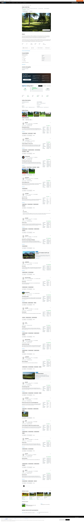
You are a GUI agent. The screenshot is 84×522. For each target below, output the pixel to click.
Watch (17, 2)
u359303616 (27, 262)
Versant (7, 518)
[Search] (72, 2)
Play (9, 2)
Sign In (81, 2)
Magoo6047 (27, 177)
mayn (26, 322)
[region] (42, 520)
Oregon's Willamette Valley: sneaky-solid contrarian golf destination (31, 505)
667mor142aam (27, 339)
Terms (15, 518)
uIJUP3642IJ (27, 356)
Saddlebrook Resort (40, 373)
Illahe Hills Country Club (25, 496)
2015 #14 (23, 69)
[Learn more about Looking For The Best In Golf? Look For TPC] (29, 255)
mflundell (26, 218)
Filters (23, 119)
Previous (49, 490)
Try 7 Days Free (27, 79)
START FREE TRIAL (79, 0)
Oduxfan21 (27, 438)
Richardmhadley (28, 277)
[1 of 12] (36, 22)
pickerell (26, 453)
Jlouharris (26, 235)
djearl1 (26, 470)
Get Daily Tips (24, 2)
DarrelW (26, 382)
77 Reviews (28, 9)
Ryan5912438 (27, 292)
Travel (20, 2)
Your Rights (6, 519)
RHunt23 (26, 122)
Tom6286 (26, 308)
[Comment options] (49, 210)
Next (50, 490)
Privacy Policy (26, 518)
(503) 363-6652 (41, 8)
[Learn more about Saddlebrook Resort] (29, 375)
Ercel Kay (43, 60)
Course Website (47, 8)
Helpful (24, 135)
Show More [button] (23, 64)
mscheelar (27, 193)
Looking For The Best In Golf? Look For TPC (42, 253)
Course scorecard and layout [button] (26, 50)
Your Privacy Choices (62, 519)
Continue (67, 519)
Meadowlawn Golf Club (39, 496)
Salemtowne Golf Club (47, 496)
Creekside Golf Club (31, 496)
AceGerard (27, 138)
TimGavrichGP (27, 156)
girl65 (26, 420)
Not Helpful (30, 135)
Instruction (13, 2)
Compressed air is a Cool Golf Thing (45, 504)
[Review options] (50, 122)
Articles (27, 504)
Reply (34, 135)
